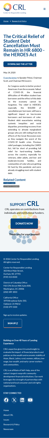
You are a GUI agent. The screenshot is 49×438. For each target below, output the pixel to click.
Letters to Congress (11, 186)
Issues (6, 419)
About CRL (8, 415)
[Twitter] (14, 400)
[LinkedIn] (22, 400)
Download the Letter (20, 64)
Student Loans (9, 183)
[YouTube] (30, 400)
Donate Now (24, 223)
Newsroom (8, 429)
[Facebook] (6, 400)
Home (5, 21)
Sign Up (12, 323)
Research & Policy (19, 21)
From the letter (10, 77)
